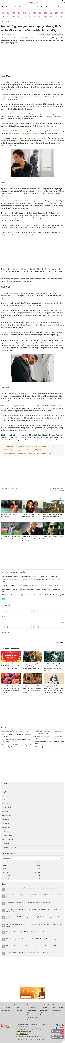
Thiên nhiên (6, 869)
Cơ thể (5, 865)
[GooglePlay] (57, 1033)
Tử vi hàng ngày (18, 1010)
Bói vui (21, 7)
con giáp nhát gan (20, 293)
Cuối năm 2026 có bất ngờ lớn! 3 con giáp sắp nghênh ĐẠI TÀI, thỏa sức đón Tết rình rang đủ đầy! (29, 576)
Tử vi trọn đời (5, 843)
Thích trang (26, 997)
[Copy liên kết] (16, 489)
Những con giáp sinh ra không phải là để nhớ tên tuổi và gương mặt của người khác (27, 453)
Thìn (24, 16)
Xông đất (4, 792)
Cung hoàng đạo (30, 7)
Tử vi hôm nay (43, 1007)
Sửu (8, 16)
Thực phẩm (6, 875)
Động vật (37, 862)
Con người (38, 872)
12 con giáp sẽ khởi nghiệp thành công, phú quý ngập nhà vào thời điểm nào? (25, 446)
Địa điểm (37, 875)
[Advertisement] (26, 57)
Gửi (63, 623)
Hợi (61, 16)
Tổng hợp (37, 878)
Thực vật (5, 862)
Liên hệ (44, 1039)
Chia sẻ (41, 997)
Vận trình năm (5, 800)
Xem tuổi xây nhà (6, 815)
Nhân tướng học (50, 7)
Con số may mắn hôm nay (9, 847)
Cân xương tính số (7, 835)
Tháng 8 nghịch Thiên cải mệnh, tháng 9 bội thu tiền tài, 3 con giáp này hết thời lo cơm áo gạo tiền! (30, 585)
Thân (45, 16)
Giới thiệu (18, 1039)
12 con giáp (5, 831)
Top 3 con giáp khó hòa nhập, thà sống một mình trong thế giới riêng (23, 450)
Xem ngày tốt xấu (5, 1007)
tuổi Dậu (14, 394)
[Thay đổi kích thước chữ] (38, 34)
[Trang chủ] (2, 7)
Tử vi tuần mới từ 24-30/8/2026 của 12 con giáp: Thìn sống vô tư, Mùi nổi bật (27, 953)
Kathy (54, 488)
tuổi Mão (8, 82)
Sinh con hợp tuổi (6, 807)
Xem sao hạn (5, 788)
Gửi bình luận (60, 642)
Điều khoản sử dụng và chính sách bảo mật (31, 1039)
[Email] (13, 489)
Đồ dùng (37, 865)
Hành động (38, 869)
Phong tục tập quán (58, 1007)
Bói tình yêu (43, 1014)
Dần (14, 16)
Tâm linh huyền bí (57, 1013)
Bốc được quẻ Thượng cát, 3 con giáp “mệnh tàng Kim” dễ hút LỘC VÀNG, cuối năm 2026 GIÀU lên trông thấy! (33, 595)
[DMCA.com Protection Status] (22, 1034)
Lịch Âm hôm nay (5, 1010)
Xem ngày (8, 7)
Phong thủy (40, 7)
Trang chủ (3, 21)
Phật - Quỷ (6, 872)
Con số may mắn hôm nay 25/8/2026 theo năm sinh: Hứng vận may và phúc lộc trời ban (10, 666)
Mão (19, 16)
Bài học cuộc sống (58, 1010)
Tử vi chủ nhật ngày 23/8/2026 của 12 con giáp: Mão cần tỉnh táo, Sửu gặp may (28, 902)
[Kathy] (50, 489)
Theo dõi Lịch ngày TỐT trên (47, 34)
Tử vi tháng (5, 795)
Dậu (51, 16)
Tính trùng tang (6, 823)
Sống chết (6, 878)
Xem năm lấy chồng (7, 803)
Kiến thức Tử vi (6, 827)
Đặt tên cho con (6, 819)
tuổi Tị (7, 189)
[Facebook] (57, 1025)
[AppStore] (57, 1038)
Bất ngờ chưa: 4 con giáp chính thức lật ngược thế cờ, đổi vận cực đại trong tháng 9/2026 (31, 946)
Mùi (40, 16)
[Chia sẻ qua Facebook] (2, 489)
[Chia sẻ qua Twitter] (6, 489)
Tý (3, 16)
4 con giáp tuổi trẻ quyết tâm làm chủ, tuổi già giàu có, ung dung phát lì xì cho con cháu (31, 666)
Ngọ (34, 16)
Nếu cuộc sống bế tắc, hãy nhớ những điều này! (15, 731)
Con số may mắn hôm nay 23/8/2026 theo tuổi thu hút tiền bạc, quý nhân (26, 932)
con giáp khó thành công (20, 133)
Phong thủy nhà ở (31, 1014)
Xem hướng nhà (31, 1007)
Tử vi (15, 7)
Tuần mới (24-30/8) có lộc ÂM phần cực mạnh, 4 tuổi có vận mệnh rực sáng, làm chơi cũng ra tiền (33, 888)
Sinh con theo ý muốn (7, 839)
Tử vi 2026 (16, 1007)
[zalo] (9, 489)
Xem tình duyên (6, 811)
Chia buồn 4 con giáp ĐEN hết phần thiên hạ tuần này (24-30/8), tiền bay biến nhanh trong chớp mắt (33, 939)
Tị (29, 16)
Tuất (56, 16)
